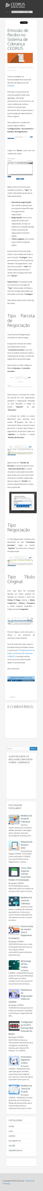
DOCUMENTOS (15, 1141)
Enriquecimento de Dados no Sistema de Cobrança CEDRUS (21, 653)
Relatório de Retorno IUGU (26, 845)
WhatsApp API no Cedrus (26, 964)
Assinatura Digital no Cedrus (26, 1060)
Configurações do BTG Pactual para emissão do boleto (21, 1028)
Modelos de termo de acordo (26, 1088)
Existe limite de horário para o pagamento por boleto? (21, 932)
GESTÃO (12, 1145)
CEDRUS (10, 85)
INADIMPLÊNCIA (15, 1150)
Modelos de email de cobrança (26, 818)
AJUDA (11, 1126)
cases (11, 1131)
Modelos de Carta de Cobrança (26, 900)
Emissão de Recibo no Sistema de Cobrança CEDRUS (17, 39)
